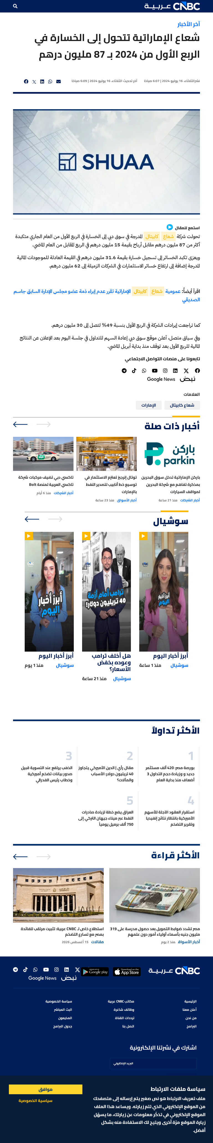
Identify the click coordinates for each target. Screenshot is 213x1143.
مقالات (97, 941)
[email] (58, 81)
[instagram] (165, 370)
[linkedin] (42, 81)
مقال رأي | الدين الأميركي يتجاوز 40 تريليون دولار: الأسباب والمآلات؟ (105, 774)
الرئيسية (190, 1001)
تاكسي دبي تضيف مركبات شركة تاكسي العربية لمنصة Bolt (45, 481)
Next (20, 424)
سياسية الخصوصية (35, 1100)
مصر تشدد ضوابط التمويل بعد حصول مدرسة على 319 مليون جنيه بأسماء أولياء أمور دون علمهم (155, 931)
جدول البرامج (62, 1026)
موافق (46, 1089)
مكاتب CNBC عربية (121, 1001)
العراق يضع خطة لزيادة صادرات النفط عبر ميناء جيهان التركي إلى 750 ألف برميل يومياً (105, 818)
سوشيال (179, 665)
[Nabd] (187, 378)
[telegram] (124, 370)
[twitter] (34, 81)
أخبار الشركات (190, 500)
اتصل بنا (128, 1026)
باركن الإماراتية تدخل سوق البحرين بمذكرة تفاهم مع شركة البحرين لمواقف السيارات (170, 484)
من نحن (191, 1018)
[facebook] (26, 81)
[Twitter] (186, 370)
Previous (44, 424)
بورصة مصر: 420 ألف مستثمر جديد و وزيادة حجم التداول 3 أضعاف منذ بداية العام (170, 774)
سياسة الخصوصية (58, 1001)
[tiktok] (134, 370)
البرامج (192, 1026)
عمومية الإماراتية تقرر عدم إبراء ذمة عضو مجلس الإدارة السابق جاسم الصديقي (107, 295)
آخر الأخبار (189, 24)
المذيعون (65, 1018)
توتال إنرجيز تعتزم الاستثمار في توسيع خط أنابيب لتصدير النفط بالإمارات (111, 484)
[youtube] (155, 370)
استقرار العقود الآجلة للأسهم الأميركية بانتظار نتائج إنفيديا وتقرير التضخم (169, 818)
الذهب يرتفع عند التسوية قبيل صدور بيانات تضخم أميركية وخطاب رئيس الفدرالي (46, 774)
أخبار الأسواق (127, 500)
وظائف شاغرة (124, 1009)
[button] (172, 5)
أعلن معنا (189, 1009)
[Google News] (161, 379)
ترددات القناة (124, 1018)
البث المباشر (63, 1009)
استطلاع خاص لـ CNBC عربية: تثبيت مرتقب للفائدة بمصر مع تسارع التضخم (62, 931)
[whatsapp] (50, 81)
